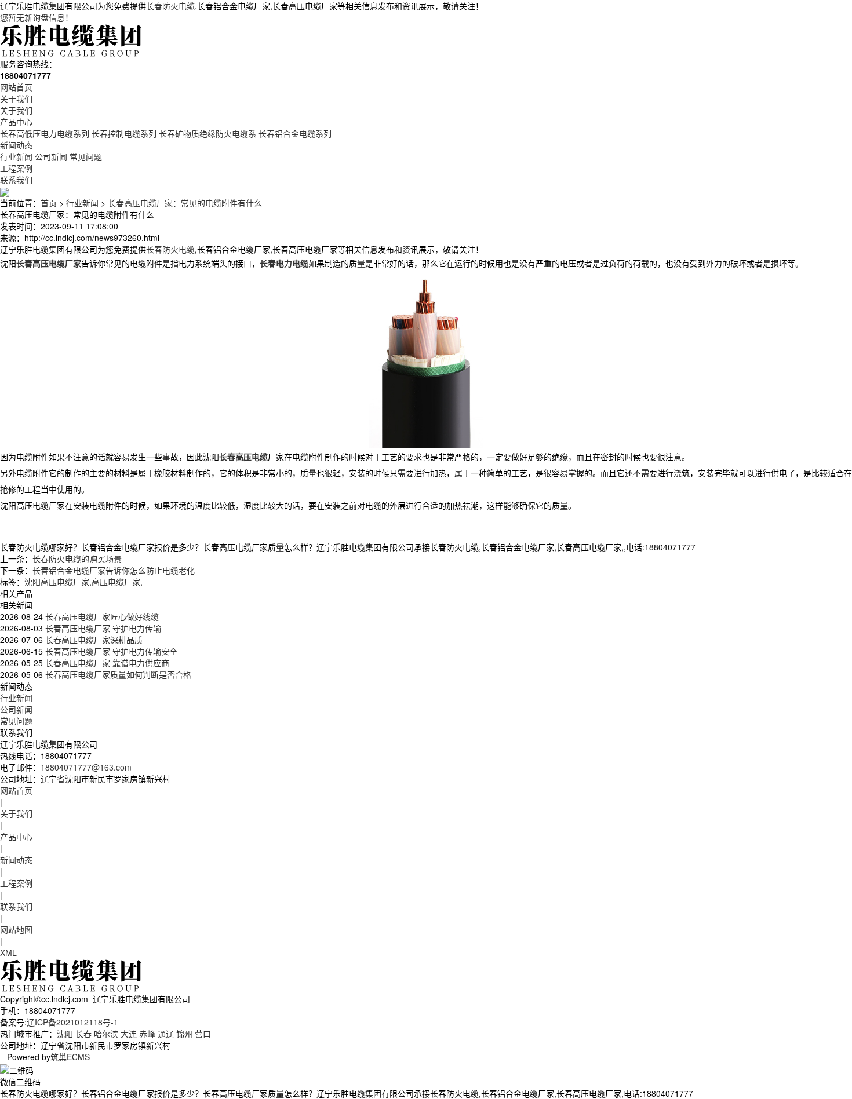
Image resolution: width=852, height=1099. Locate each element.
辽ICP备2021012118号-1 (72, 1022)
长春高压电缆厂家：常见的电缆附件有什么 (185, 203)
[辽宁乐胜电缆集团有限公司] (72, 39)
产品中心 (16, 121)
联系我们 (16, 179)
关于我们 (16, 98)
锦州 (184, 1033)
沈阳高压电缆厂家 (56, 581)
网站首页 (16, 87)
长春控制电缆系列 (124, 133)
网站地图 (16, 929)
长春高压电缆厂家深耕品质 (93, 639)
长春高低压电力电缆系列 (44, 133)
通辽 (166, 1033)
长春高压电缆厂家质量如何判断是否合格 (117, 674)
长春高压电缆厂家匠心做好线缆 (101, 616)
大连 (129, 1033)
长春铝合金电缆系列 (295, 133)
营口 (203, 1033)
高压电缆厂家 (116, 581)
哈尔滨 (106, 1033)
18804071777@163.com (86, 767)
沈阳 (65, 1033)
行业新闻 (16, 156)
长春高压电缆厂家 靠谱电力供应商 (106, 663)
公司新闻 (51, 156)
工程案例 (16, 168)
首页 (49, 203)
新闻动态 (16, 145)
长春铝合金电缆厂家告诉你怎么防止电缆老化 (113, 570)
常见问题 (86, 156)
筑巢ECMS (70, 1057)
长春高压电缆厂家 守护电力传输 (102, 628)
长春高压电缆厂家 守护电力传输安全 (110, 651)
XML (8, 952)
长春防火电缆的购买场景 (77, 558)
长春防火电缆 (170, 6)
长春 (83, 1033)
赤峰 (147, 1033)
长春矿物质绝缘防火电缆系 (207, 133)
